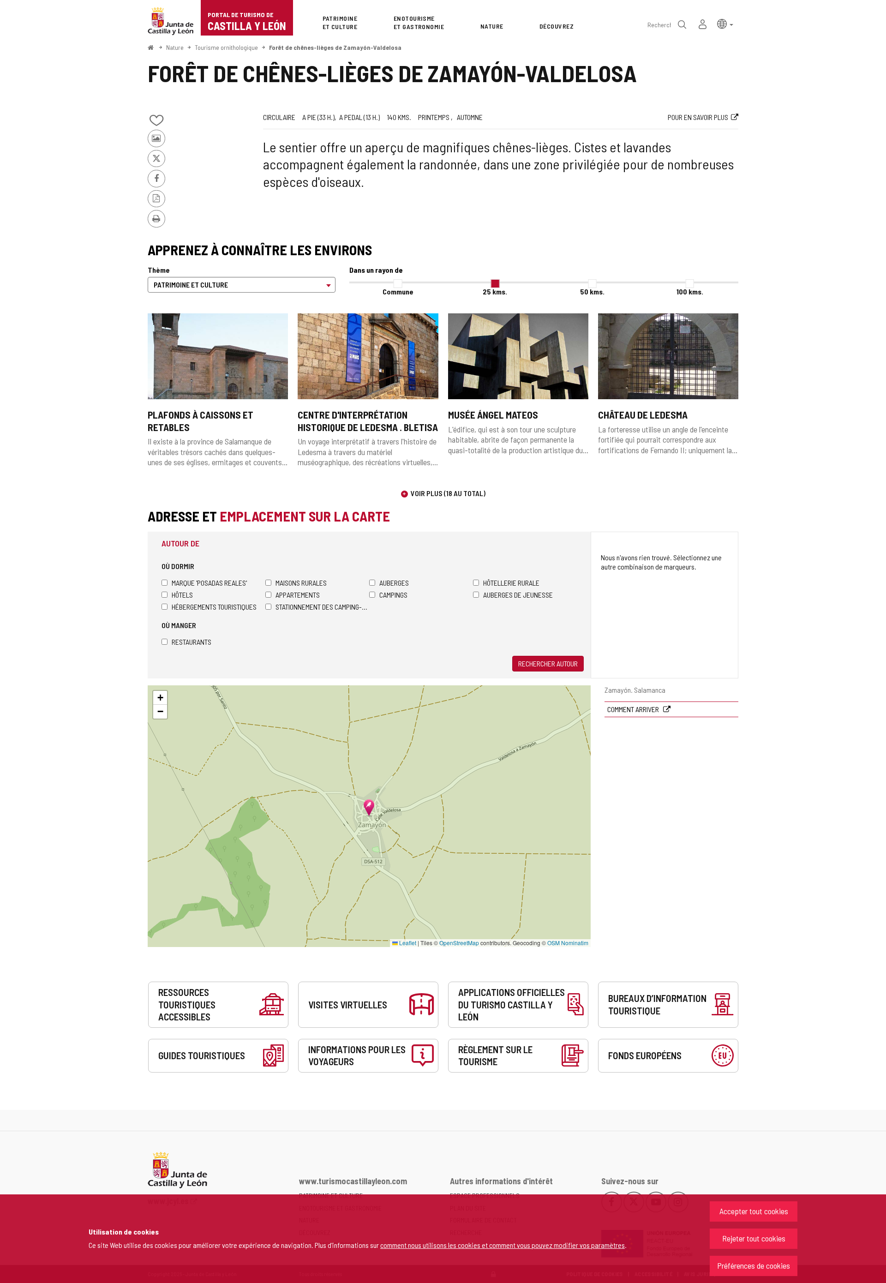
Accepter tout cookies (753, 1211)
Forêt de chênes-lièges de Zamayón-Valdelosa (335, 47)
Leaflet (407, 943)
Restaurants (191, 641)
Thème (159, 269)
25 (495, 291)
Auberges (394, 582)
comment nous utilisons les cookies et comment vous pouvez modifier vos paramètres (502, 1245)
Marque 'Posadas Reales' (209, 582)
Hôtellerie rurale (511, 582)
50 (592, 291)
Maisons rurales (301, 582)
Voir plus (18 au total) (448, 493)
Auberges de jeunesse (518, 594)
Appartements (297, 594)
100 (689, 291)
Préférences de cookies (753, 1265)
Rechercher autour (548, 663)
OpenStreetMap (459, 943)
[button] (725, 23)
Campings (393, 594)
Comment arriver (633, 709)
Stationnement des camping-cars (322, 606)
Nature (175, 47)
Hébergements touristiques (214, 606)
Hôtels (182, 594)
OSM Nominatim (567, 943)
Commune (398, 291)
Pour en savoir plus (698, 117)
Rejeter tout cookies (753, 1238)
